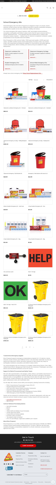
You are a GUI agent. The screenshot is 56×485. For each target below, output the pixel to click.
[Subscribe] (46, 474)
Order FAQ (18, 455)
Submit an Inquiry (28, 445)
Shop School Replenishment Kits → (32, 73)
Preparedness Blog (32, 455)
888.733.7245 (23, 15)
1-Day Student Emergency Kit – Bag (36, 239)
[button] (2, 8)
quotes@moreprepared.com (13, 399)
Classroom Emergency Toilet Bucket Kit (13, 173)
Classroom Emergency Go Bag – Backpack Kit (38, 140)
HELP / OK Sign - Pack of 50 (10, 304)
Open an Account (20, 465)
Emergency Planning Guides (32, 460)
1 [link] (22, 347)
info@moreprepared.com (46, 468)
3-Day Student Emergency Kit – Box (36, 206)
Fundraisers (30, 463)
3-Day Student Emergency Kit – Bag (12, 239)
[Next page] (33, 347)
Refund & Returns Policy (21, 462)
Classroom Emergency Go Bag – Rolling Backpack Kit (15, 141)
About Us (30, 466)
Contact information (28, 483)
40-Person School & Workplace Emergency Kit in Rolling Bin (15, 338)
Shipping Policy (19, 459)
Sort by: (31, 79)
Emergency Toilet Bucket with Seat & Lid (37, 173)
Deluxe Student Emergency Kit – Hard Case (14, 206)
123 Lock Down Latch (8, 271)
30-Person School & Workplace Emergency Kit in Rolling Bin (39, 305)
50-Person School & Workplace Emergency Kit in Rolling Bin (39, 338)
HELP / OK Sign (31, 271)
